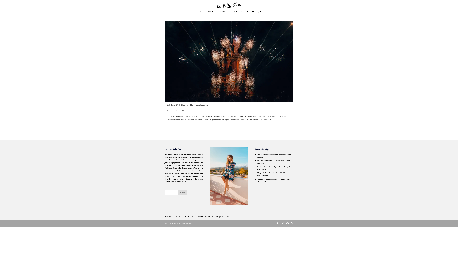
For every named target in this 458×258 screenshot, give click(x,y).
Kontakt (190, 216)
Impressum (222, 216)
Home (200, 12)
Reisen (208, 12)
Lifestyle (221, 12)
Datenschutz (205, 216)
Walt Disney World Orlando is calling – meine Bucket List (188, 105)
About (244, 12)
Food (233, 12)
